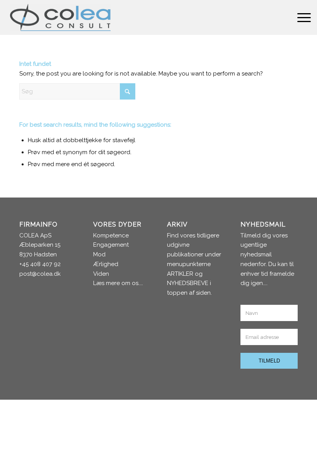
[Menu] (300, 17)
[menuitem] (300, 17)
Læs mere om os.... (118, 283)
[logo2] (60, 17)
